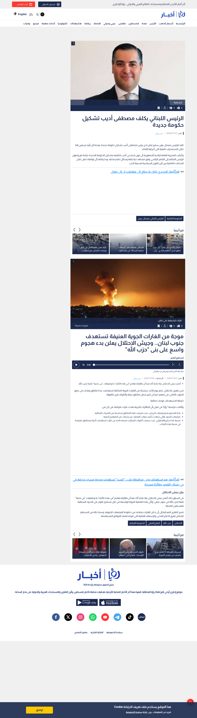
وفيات (26, 23)
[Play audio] (76, 365)
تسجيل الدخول (48, 4)
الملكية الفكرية (96, 632)
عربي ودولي (109, 23)
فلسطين (134, 23)
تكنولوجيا (62, 23)
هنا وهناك (76, 23)
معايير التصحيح (80, 632)
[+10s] (179, 365)
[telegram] (117, 617)
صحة (144, 23)
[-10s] (172, 365)
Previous (80, 230)
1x (83, 364)
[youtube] (105, 617)
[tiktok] (130, 617)
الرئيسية (180, 23)
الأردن (153, 23)
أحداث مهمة (48, 23)
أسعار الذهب (166, 23)
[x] (68, 617)
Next (74, 230)
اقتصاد (97, 23)
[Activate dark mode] (40, 14)
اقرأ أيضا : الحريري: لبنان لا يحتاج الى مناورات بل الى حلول (145, 171)
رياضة (87, 23)
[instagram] (80, 617)
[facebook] (56, 617)
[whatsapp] (93, 617)
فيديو (36, 23)
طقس (122, 23)
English (22, 14)
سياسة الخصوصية (134, 712)
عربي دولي (159, 133)
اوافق (39, 710)
